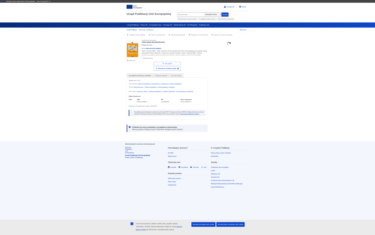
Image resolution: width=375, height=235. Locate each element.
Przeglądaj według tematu (207, 19)
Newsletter (214, 156)
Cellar (213, 170)
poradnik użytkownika (169, 91)
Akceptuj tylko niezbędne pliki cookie (230, 224)
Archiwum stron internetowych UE (222, 180)
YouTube (196, 167)
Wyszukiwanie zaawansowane (187, 19)
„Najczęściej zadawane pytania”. (190, 114)
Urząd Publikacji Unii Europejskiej (148, 13)
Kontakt (170, 153)
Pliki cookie (172, 182)
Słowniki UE (215, 177)
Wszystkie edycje (176, 75)
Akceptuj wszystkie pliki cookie (203, 224)
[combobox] (190, 15)
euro (134, 91)
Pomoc (244, 30)
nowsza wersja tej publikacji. (153, 48)
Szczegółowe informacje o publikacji (140, 75)
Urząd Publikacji (133, 25)
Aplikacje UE (215, 174)
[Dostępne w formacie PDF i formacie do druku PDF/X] (178, 69)
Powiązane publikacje (161, 75)
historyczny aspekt (142, 91)
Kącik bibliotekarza (217, 187)
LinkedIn (173, 167)
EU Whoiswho (192, 25)
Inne (205, 167)
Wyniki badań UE (180, 25)
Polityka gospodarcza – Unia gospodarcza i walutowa (160, 87)
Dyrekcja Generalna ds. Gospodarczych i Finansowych (153, 83)
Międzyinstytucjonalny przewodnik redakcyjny (227, 184)
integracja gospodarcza (155, 91)
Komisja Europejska (175, 83)
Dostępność (172, 185)
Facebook (184, 167)
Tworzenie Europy (138, 87)
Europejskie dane (155, 25)
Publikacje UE (204, 25)
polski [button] (244, 7)
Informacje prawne (174, 178)
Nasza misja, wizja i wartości (221, 153)
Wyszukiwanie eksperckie (225, 19)
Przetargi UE (167, 25)
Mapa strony (172, 156)
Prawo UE (144, 25)
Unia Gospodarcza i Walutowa (184, 91)
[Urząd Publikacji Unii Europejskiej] (134, 7)
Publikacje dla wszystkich (220, 167)
